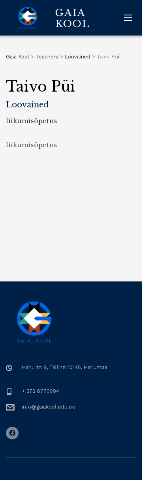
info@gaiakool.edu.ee (48, 407)
